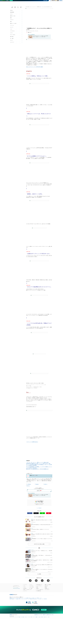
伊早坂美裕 (51, 536)
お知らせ (11, 10)
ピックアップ (12, 42)
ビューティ (11, 27)
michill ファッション (50, 571)
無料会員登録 (12, 12)
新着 (10, 17)
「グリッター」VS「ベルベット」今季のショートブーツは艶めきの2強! (37, 462)
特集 (10, 21)
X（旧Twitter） (29, 484)
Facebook (37, 484)
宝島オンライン (30, 32)
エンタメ (11, 32)
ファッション (12, 25)
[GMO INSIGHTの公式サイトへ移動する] (13, 594)
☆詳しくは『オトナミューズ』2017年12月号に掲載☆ (34, 66)
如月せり (51, 557)
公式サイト (45, 484)
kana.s (51, 531)
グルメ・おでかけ (12, 34)
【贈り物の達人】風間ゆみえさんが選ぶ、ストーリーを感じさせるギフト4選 (38, 463)
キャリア (11, 40)
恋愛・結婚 (11, 36)
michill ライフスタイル (49, 562)
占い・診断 (11, 38)
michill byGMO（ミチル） (29, 6)
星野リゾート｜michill (13, 23)
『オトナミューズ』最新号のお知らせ (32, 441)
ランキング (11, 19)
